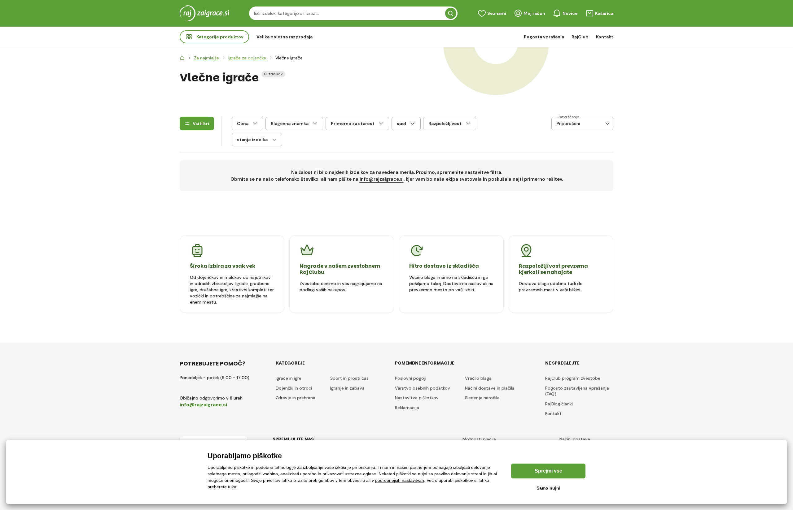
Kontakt (604, 37)
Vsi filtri (201, 123)
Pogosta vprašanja (544, 37)
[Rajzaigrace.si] (182, 58)
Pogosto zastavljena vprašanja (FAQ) (577, 391)
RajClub (580, 37)
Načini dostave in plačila (490, 388)
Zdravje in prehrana (295, 397)
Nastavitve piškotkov (417, 397)
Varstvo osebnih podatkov (422, 388)
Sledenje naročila (482, 397)
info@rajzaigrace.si (382, 179)
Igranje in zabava (347, 388)
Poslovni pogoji (410, 378)
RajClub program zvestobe (572, 378)
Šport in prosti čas (349, 378)
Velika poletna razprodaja (284, 37)
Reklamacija (407, 407)
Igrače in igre (288, 378)
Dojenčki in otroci (294, 388)
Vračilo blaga (478, 378)
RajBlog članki (559, 404)
